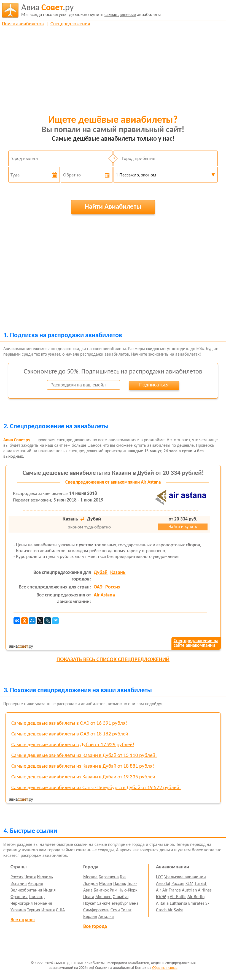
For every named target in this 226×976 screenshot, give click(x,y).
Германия (43, 903)
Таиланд (37, 897)
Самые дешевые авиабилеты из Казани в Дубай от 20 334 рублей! (113, 473)
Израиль (45, 877)
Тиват (126, 910)
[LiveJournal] (47, 620)
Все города (95, 926)
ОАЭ (98, 587)
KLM (189, 884)
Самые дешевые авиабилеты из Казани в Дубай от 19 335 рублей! (84, 777)
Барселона (109, 877)
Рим (113, 890)
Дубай (100, 572)
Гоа (123, 877)
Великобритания (26, 890)
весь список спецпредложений (113, 660)
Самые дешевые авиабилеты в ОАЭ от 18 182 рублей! (70, 734)
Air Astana (104, 595)
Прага (88, 897)
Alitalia (162, 903)
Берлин (90, 917)
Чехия (30, 877)
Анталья (106, 917)
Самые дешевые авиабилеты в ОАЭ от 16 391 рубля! (69, 723)
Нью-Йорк (128, 890)
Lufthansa (178, 903)
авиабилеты (91, 10)
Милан (105, 884)
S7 (207, 903)
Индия (49, 890)
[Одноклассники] (24, 620)
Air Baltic (178, 897)
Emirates (196, 903)
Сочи (115, 910)
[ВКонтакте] (17, 620)
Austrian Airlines (196, 890)
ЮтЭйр (162, 897)
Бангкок (101, 890)
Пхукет (89, 903)
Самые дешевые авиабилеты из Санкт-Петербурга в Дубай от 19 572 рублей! (96, 787)
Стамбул (120, 897)
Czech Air (164, 910)
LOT (159, 877)
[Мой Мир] (32, 620)
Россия (112, 587)
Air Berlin (196, 897)
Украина (18, 910)
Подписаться (153, 385)
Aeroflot (163, 884)
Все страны (22, 920)
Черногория (21, 903)
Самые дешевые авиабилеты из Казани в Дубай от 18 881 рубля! (82, 766)
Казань (117, 572)
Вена (134, 903)
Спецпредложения (70, 24)
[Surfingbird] (55, 620)
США (60, 910)
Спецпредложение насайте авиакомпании (196, 643)
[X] (40, 620)
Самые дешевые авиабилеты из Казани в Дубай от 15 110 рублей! (84, 755)
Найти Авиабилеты (113, 206)
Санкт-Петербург (112, 903)
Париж (119, 884)
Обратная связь (164, 968)
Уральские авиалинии (185, 877)
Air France (171, 890)
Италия (48, 910)
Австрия (35, 884)
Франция (19, 897)
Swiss (178, 910)
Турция (33, 910)
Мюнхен (103, 897)
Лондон (90, 884)
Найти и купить (182, 527)
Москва (90, 877)
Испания (18, 884)
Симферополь (96, 910)
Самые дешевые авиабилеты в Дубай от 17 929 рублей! (72, 745)
